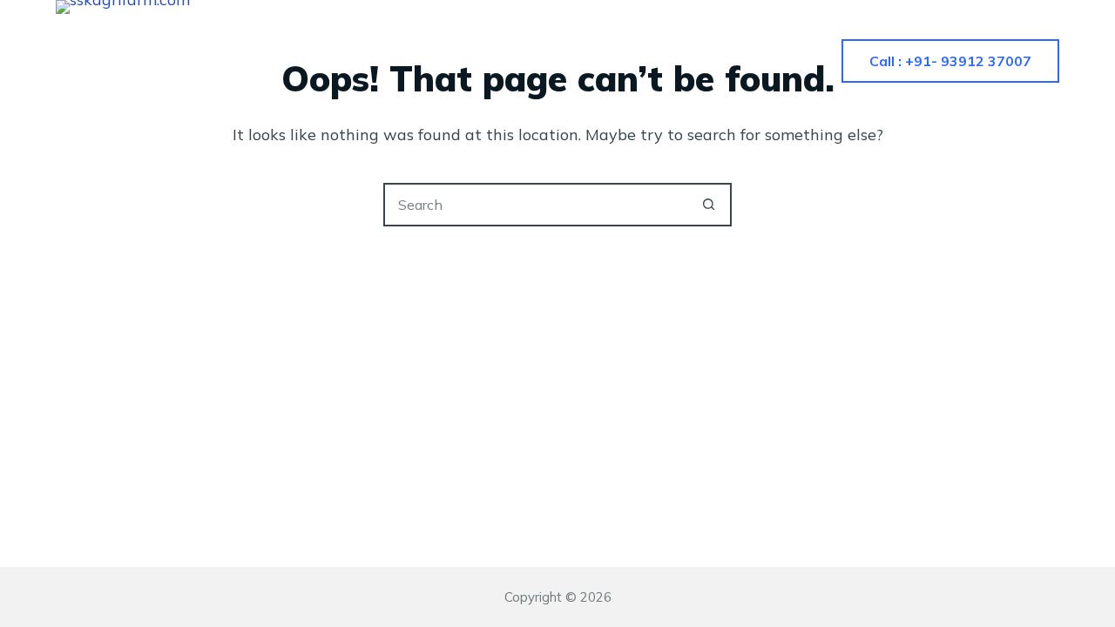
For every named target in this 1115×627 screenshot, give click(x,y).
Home (381, 61)
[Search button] (708, 204)
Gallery (593, 61)
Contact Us (711, 61)
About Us (483, 61)
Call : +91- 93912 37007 (950, 61)
